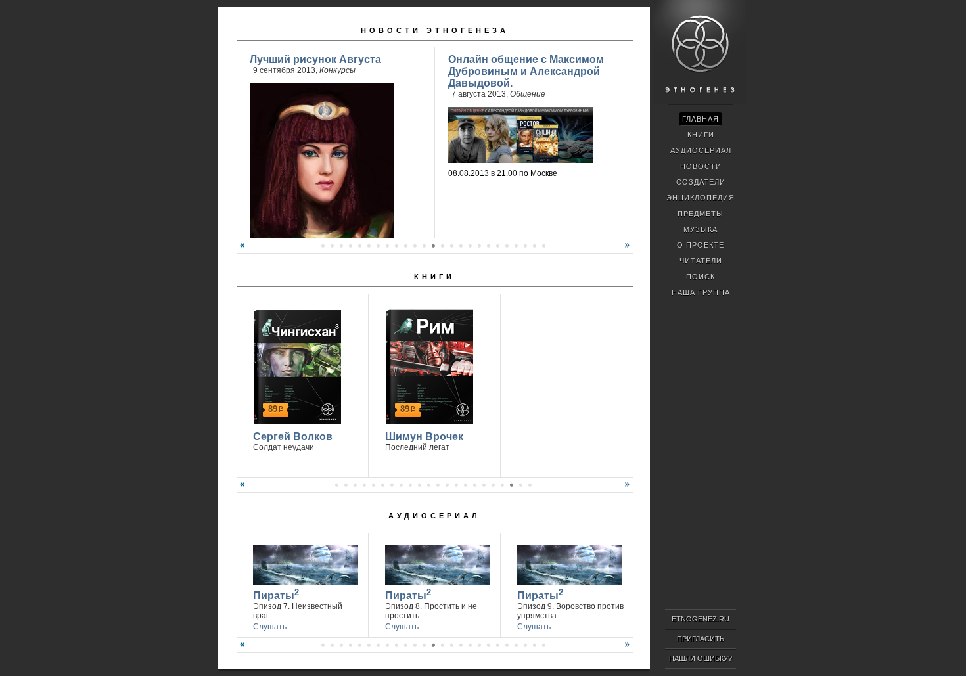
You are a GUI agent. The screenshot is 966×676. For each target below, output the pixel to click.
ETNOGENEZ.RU (700, 619)
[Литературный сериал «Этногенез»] (699, 102)
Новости (701, 166)
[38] (543, 645)
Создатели (700, 182)
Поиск (700, 277)
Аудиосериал (434, 516)
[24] (488, 246)
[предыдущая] (240, 250)
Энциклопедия (700, 198)
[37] (534, 645)
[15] (405, 246)
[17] (424, 246)
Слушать (270, 626)
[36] (525, 645)
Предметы (701, 213)
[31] (479, 645)
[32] (488, 645)
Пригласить (700, 638)
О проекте (700, 245)
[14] (396, 246)
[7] (332, 246)
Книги (434, 277)
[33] (497, 645)
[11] (369, 246)
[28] (525, 246)
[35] (516, 645)
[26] (507, 246)
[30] (543, 246)
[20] (451, 246)
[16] (415, 246)
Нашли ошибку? (700, 658)
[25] (497, 246)
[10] (359, 246)
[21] (461, 246)
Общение (527, 94)
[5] (373, 485)
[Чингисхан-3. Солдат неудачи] (295, 365)
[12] (378, 246)
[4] (364, 485)
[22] (470, 246)
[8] (341, 246)
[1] (336, 485)
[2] (346, 485)
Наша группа (701, 292)
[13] (387, 246)
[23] (479, 246)
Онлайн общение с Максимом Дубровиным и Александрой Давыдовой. (526, 71)
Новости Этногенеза (435, 30)
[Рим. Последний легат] (427, 365)
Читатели (700, 261)
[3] (355, 485)
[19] (442, 246)
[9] (350, 246)
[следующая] (629, 250)
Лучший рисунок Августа (315, 59)
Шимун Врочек (424, 436)
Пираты (276, 594)
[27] (516, 246)
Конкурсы (337, 70)
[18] (433, 246)
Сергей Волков (293, 436)
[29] (534, 246)
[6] (323, 246)
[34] (507, 645)
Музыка (700, 229)
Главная (700, 119)
